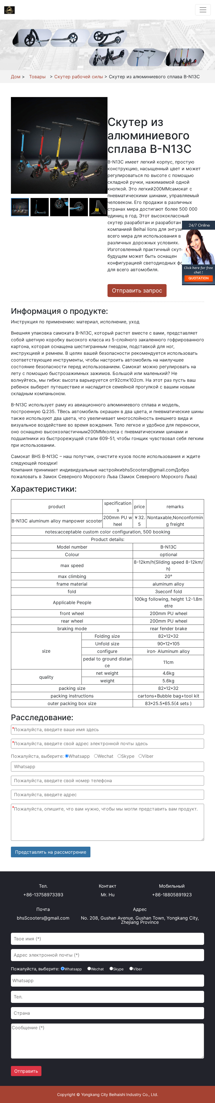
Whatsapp (79, 756)
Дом (15, 76)
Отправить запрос (137, 290)
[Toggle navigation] (203, 9)
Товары (37, 76)
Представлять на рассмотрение (50, 852)
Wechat (105, 756)
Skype (127, 756)
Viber (147, 756)
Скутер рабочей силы (78, 76)
